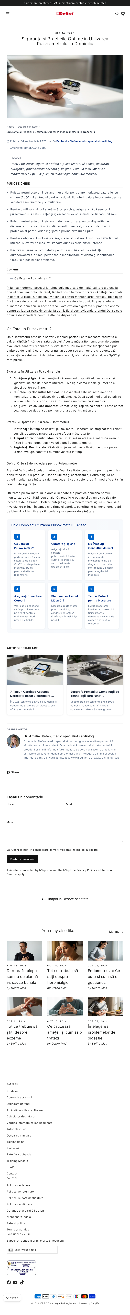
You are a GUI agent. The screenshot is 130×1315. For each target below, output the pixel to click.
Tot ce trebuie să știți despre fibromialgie (62, 976)
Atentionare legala (19, 1216)
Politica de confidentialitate (25, 1198)
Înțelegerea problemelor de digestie (101, 1032)
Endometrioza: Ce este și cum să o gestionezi (104, 976)
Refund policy (16, 1223)
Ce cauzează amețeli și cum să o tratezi (64, 1032)
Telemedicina (15, 1141)
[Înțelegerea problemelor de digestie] (105, 1006)
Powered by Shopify (89, 1303)
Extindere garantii (18, 1103)
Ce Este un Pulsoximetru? (32, 278)
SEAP (10, 1167)
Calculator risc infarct (21, 1116)
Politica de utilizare (19, 1204)
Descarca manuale (19, 1135)
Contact (12, 1173)
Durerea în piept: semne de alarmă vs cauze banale (22, 976)
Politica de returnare (20, 1191)
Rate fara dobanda (19, 1154)
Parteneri (13, 1148)
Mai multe (116, 931)
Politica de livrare (18, 1185)
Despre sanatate (28, 126)
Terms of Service (18, 1229)
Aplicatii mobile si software (25, 1110)
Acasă (10, 126)
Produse (12, 1091)
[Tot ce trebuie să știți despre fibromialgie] (65, 951)
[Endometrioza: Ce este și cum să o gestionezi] (105, 951)
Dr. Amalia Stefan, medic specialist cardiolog (84, 141)
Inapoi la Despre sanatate (68, 899)
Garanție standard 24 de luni (26, 1210)
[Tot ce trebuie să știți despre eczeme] (24, 1006)
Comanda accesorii (19, 1097)
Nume (10, 804)
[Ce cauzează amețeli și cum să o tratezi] (65, 1006)
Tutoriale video (16, 1129)
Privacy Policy (86, 870)
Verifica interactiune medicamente (29, 1123)
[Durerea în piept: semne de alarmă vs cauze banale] (24, 951)
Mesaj (10, 822)
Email (69, 804)
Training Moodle (17, 1160)
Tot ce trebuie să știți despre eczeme (22, 1032)
